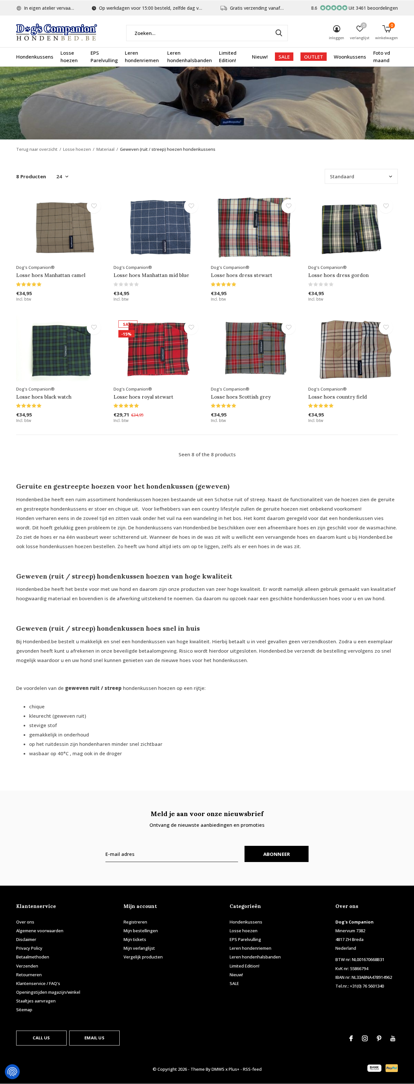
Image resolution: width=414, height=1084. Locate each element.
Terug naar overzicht (37, 149)
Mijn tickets (135, 939)
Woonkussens (350, 56)
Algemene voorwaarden (39, 931)
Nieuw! (260, 56)
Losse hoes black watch (43, 397)
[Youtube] (392, 1038)
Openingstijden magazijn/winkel (48, 992)
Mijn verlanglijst (139, 948)
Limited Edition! (227, 56)
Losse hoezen (69, 56)
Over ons (25, 922)
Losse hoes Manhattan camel (50, 275)
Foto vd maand (381, 56)
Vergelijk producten (143, 957)
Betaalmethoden (32, 957)
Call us (41, 1038)
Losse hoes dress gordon (338, 275)
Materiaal (105, 149)
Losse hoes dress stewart (241, 275)
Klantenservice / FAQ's (38, 983)
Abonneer (276, 854)
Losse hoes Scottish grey (241, 397)
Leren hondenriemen (142, 56)
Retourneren (29, 975)
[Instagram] (365, 1038)
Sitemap (24, 1009)
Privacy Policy (29, 948)
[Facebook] (351, 1038)
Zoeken (279, 33)
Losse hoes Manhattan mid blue (151, 275)
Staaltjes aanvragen (36, 1001)
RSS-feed (252, 1069)
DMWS (218, 1069)
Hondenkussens (34, 56)
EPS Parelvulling (104, 56)
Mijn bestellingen (141, 931)
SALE (284, 56)
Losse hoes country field (337, 397)
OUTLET (313, 56)
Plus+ (234, 1069)
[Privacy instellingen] (12, 1071)
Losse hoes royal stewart (143, 397)
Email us (94, 1038)
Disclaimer (26, 939)
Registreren (135, 922)
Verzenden (27, 966)
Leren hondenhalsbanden (189, 56)
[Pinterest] (379, 1038)
